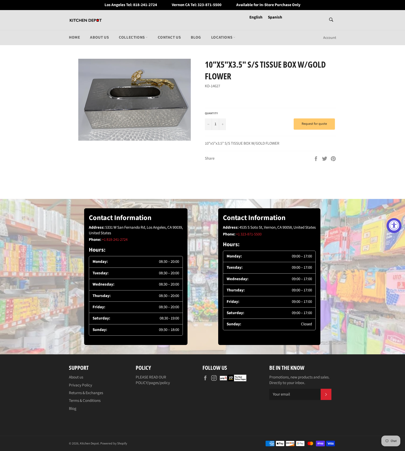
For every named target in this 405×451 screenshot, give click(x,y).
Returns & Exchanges (86, 393)
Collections (132, 37)
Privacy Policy (80, 385)
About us (99, 37)
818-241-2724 (145, 5)
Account (329, 37)
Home (74, 37)
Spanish (275, 17)
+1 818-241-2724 (115, 239)
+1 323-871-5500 (249, 234)
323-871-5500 (209, 5)
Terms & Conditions (85, 400)
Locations (222, 37)
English (256, 17)
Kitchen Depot (89, 443)
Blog (196, 37)
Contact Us (169, 37)
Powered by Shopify (113, 443)
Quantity (211, 113)
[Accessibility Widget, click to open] (393, 225)
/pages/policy (158, 383)
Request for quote (314, 123)
